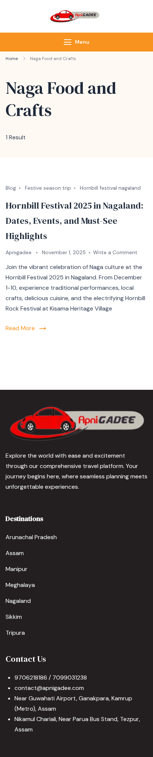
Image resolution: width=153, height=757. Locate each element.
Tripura (15, 633)
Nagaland (18, 601)
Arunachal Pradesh (31, 537)
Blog (11, 188)
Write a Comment (115, 252)
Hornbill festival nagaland (110, 188)
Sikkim (14, 617)
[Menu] (67, 42)
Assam (15, 553)
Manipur (16, 569)
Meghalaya (20, 585)
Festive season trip (48, 188)
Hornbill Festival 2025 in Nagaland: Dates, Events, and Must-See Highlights (74, 220)
